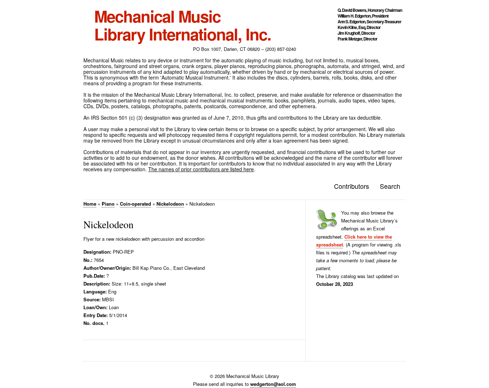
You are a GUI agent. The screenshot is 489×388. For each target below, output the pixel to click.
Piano (108, 203)
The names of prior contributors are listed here (201, 169)
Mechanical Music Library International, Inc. (182, 25)
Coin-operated (135, 203)
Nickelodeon (170, 203)
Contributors (351, 186)
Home (89, 203)
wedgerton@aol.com (273, 383)
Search (390, 186)
